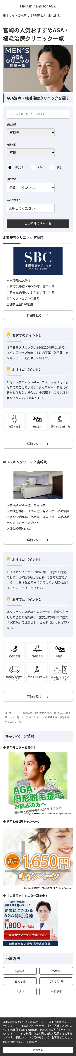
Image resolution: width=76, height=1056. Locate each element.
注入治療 (20, 981)
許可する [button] (38, 1050)
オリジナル (56, 981)
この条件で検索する (38, 223)
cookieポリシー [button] (36, 1041)
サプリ (19, 991)
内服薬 (19, 971)
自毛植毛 (56, 991)
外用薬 (56, 971)
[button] (68, 604)
